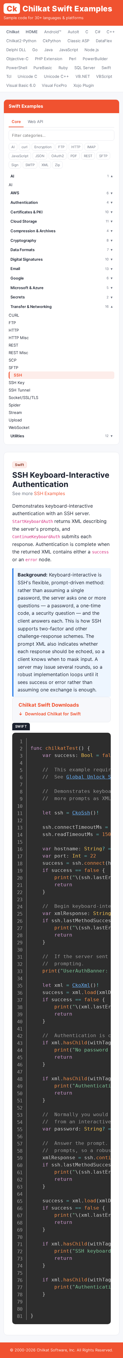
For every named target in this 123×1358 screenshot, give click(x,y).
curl (24, 147)
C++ (111, 31)
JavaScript (68, 49)
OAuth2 (57, 156)
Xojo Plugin (83, 85)
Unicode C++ (56, 76)
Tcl (8, 76)
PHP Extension (48, 58)
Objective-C (17, 58)
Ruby (63, 67)
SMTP (30, 165)
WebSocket (19, 427)
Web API (35, 121)
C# (97, 31)
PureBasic (42, 67)
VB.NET (83, 76)
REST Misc (18, 352)
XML (44, 165)
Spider (15, 405)
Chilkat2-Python (21, 40)
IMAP (91, 147)
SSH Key (16, 382)
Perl (72, 58)
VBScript (104, 76)
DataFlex (104, 40)
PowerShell (16, 67)
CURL (14, 315)
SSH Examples (49, 493)
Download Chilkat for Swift (53, 713)
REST (88, 156)
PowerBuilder (95, 58)
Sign (15, 165)
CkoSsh (81, 813)
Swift (106, 67)
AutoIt (73, 31)
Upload (15, 420)
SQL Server (84, 67)
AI (13, 147)
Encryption (43, 147)
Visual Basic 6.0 (21, 85)
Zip (57, 165)
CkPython (52, 40)
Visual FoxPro (54, 85)
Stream (15, 412)
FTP (61, 147)
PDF (73, 156)
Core (16, 121)
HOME (32, 31)
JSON (39, 156)
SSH (18, 375)
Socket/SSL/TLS (23, 397)
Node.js (91, 49)
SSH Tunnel (19, 390)
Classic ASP (78, 40)
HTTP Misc (19, 337)
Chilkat (12, 31)
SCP (12, 360)
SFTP (103, 156)
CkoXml (81, 985)
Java (48, 49)
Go (35, 49)
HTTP (75, 147)
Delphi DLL (16, 49)
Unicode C (27, 76)
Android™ (52, 31)
